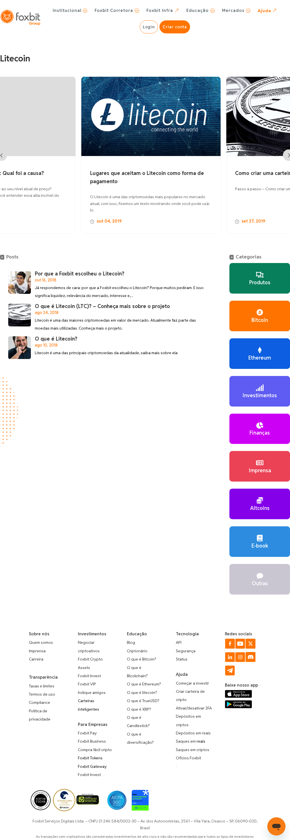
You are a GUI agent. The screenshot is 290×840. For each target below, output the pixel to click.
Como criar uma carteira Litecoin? (197, 173)
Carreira (36, 659)
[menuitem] (70, 10)
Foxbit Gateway (92, 766)
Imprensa (37, 650)
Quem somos (41, 642)
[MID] (87, 803)
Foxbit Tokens (90, 757)
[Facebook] (230, 647)
